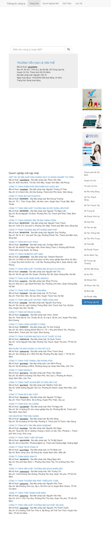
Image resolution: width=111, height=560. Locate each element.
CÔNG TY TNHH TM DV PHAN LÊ (23, 447)
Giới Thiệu (67, 3)
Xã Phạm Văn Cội (91, 285)
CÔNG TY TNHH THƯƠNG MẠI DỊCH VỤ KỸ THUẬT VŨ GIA (35, 336)
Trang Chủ (34, 3)
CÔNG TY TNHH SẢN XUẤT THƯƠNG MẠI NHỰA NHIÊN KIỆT (36, 468)
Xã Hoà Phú (89, 222)
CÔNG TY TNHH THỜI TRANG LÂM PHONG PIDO (31, 360)
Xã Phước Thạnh (91, 249)
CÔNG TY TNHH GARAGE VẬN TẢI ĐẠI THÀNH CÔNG (32, 220)
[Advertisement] (43, 26)
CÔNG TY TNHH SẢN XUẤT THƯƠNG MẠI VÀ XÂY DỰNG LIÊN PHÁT (39, 208)
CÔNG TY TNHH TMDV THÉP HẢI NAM (26, 437)
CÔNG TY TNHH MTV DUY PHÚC (23, 241)
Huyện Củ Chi (90, 180)
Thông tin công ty (16, 3)
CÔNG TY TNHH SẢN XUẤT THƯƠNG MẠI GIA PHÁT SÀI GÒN (36, 505)
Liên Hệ (79, 3)
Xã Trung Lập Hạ (91, 302)
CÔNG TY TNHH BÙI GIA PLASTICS (24, 196)
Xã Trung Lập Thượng (90, 262)
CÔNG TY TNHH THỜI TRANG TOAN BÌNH (27, 290)
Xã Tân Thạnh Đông (90, 198)
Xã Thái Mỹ (89, 244)
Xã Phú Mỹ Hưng (91, 268)
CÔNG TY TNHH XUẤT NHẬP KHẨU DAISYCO (29, 278)
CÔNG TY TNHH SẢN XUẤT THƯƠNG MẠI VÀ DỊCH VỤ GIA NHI (37, 268)
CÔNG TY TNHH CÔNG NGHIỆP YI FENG (27, 324)
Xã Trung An (89, 210)
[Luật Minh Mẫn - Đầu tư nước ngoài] (92, 121)
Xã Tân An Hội (90, 227)
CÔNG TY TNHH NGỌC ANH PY (23, 456)
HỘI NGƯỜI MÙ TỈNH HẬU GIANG (24, 416)
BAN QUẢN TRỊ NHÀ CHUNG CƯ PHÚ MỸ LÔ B (29, 348)
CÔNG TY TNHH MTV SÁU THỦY (23, 394)
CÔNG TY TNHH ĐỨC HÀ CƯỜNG (24, 403)
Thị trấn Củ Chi (90, 186)
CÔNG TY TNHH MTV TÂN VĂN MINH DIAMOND (30, 425)
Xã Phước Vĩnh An (92, 216)
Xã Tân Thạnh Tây (92, 205)
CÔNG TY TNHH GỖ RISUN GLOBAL (25, 312)
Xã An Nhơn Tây (91, 255)
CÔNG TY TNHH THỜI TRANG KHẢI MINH (27, 492)
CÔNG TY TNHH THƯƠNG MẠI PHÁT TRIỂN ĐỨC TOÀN (33, 480)
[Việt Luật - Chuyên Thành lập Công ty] (92, 99)
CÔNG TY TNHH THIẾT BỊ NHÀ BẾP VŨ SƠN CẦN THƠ (33, 382)
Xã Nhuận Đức (90, 280)
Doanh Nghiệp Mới (51, 3)
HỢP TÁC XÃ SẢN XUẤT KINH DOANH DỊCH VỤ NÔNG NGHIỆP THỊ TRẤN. (41, 177)
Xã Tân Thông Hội (92, 233)
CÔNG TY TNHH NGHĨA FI (20, 370)
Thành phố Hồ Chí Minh (92, 173)
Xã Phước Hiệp (90, 296)
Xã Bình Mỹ (89, 291)
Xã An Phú (88, 274)
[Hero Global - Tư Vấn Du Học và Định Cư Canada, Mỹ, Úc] (92, 149)
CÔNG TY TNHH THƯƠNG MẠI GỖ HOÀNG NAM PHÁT (33, 229)
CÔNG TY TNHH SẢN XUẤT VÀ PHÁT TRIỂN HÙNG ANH (33, 299)
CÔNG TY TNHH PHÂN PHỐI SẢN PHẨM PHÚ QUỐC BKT (34, 186)
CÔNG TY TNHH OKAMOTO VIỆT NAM (26, 254)
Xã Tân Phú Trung (92, 238)
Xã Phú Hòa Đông (91, 191)
